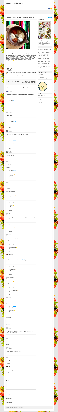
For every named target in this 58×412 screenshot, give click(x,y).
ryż (46, 63)
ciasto (47, 49)
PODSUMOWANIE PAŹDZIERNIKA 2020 (13, 81)
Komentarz (8, 380)
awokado (39, 49)
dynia (39, 52)
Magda (9, 19)
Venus (9, 327)
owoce (45, 61)
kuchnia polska (42, 56)
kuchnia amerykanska (45, 54)
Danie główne (11, 75)
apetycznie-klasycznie (14, 3)
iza (38, 74)
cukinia (50, 49)
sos (42, 64)
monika (9, 234)
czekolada (40, 50)
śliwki (49, 66)
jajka (47, 52)
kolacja (40, 54)
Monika (9, 317)
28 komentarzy (34, 19)
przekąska (41, 63)
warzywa (40, 66)
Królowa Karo (10, 254)
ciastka (45, 49)
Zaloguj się (39, 99)
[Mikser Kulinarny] (42, 91)
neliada (9, 297)
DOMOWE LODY (41, 74)
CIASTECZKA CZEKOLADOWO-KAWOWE (44, 75)
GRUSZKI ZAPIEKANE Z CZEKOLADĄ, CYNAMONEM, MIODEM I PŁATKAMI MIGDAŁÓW (29, 82)
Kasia (38, 80)
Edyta (9, 366)
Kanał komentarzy (40, 102)
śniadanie (40, 67)
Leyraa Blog (39, 78)
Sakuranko (10, 111)
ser (39, 64)
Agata (9, 213)
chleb (42, 49)
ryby (45, 63)
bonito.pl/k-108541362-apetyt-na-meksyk (44, 42)
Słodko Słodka (10, 338)
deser (44, 51)
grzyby (41, 52)
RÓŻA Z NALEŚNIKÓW (42, 77)
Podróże (14, 75)
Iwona (9, 347)
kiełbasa (49, 52)
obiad (26, 75)
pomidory (49, 61)
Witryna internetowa (9, 398)
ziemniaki (44, 66)
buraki (41, 49)
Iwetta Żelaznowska (11, 191)
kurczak (42, 59)
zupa (47, 66)
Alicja (9, 130)
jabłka (45, 52)
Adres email (8, 394)
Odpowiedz (10, 108)
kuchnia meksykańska (20, 75)
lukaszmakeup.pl (11, 277)
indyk (43, 52)
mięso (24, 75)
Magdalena (10, 151)
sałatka (48, 63)
